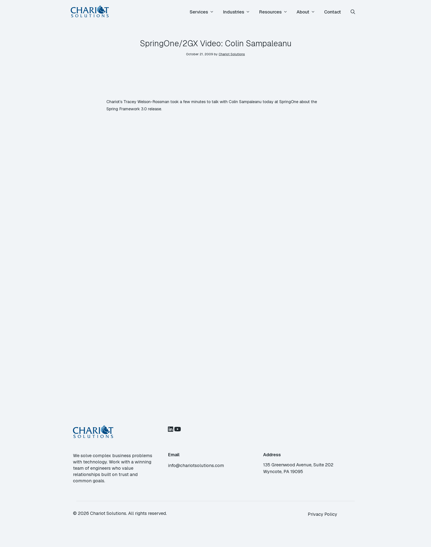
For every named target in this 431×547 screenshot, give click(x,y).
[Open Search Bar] (352, 12)
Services (199, 12)
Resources (270, 12)
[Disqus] (215, 198)
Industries (233, 12)
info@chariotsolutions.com (196, 465)
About (303, 12)
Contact (332, 12)
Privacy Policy (322, 514)
